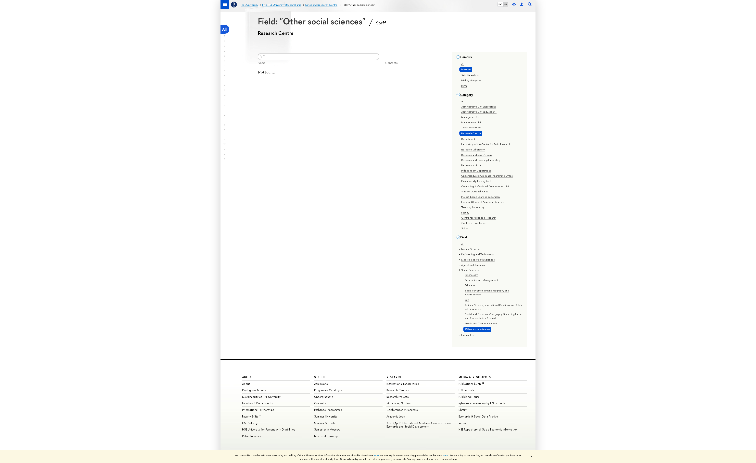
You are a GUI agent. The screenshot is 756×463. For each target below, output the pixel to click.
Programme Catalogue (328, 390)
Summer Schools (324, 423)
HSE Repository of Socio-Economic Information (488, 429)
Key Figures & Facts (254, 390)
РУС (500, 4)
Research (394, 377)
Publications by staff (471, 384)
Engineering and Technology (477, 254)
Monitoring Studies (398, 403)
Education (470, 285)
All (224, 29)
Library (463, 410)
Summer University (325, 416)
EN (505, 4)
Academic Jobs (395, 416)
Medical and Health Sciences (478, 259)
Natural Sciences (470, 249)
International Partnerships (258, 410)
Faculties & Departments (257, 403)
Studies (320, 377)
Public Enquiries (251, 436)
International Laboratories (402, 384)
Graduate (320, 403)
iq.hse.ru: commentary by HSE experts (482, 403)
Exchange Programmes (328, 410)
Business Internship (326, 436)
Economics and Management (481, 280)
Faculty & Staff (251, 416)
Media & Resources (475, 377)
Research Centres (397, 390)
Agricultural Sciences (473, 265)
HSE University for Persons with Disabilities (268, 429)
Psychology (471, 275)
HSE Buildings (250, 423)
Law (467, 300)
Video (462, 423)
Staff (381, 23)
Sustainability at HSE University (261, 397)
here (376, 455)
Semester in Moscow (327, 429)
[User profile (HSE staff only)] (522, 4)
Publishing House (469, 397)
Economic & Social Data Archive (478, 416)
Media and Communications (481, 323)
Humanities (467, 335)
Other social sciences (477, 329)
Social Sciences (470, 270)
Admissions (321, 384)
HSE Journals (466, 390)
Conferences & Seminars (402, 410)
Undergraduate (323, 397)
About (247, 377)
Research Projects (397, 397)
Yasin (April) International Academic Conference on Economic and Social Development (418, 424)
